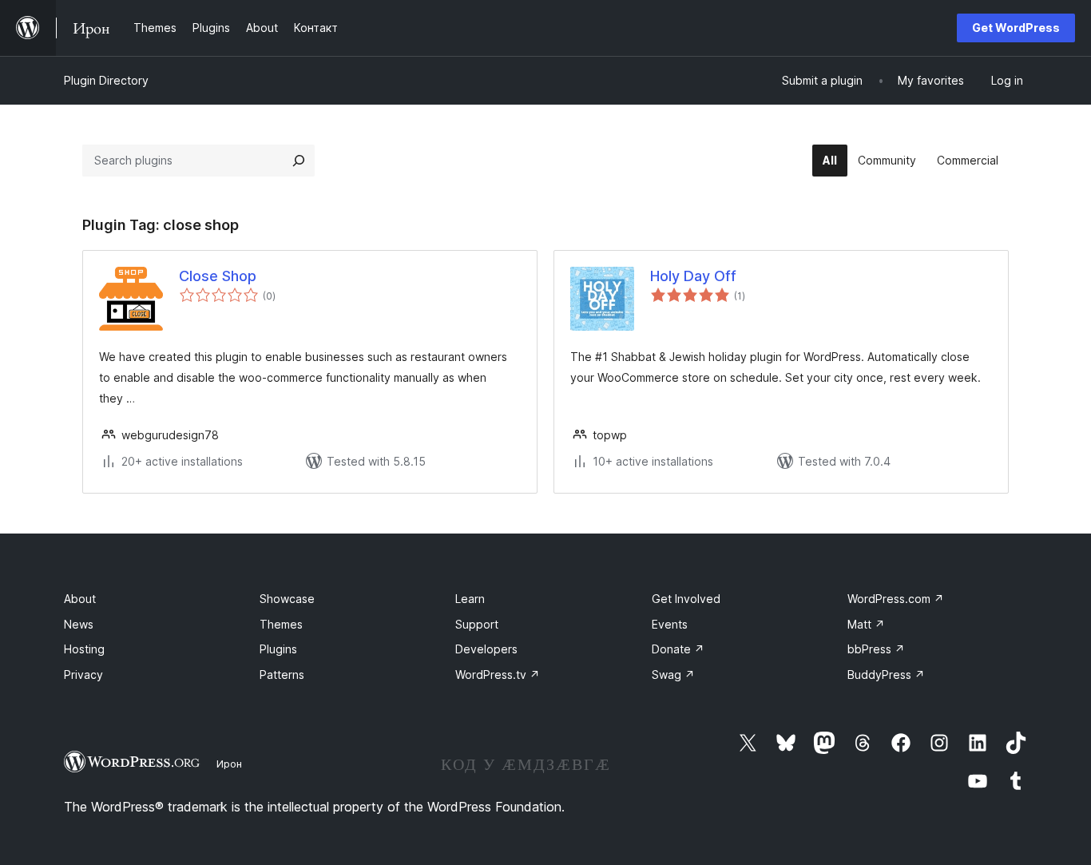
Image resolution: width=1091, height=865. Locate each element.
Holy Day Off (693, 276)
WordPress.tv (497, 674)
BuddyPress (886, 674)
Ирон (229, 763)
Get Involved (686, 598)
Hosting (84, 649)
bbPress (876, 649)
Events (670, 624)
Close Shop (217, 276)
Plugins (278, 649)
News (78, 624)
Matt (866, 624)
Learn (470, 598)
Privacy (83, 674)
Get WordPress (1016, 27)
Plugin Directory (106, 80)
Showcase (287, 598)
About (80, 598)
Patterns (282, 674)
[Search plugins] (299, 161)
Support (476, 624)
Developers (486, 649)
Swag (673, 674)
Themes (281, 624)
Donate (678, 649)
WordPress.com (895, 598)
